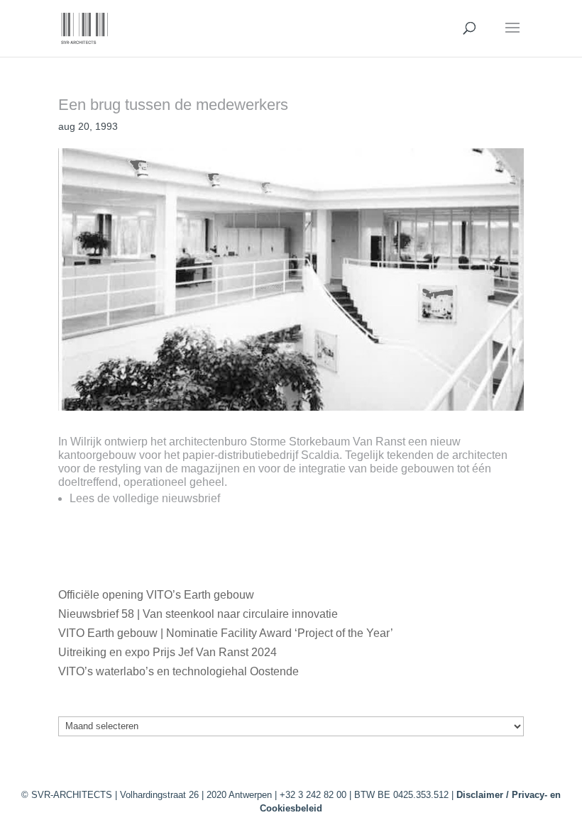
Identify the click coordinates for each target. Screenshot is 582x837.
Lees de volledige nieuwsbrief (145, 498)
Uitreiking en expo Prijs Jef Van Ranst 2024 (167, 652)
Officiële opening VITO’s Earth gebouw (156, 595)
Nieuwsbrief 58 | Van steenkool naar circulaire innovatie (198, 614)
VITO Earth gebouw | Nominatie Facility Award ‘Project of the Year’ (225, 633)
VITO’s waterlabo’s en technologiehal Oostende (178, 671)
